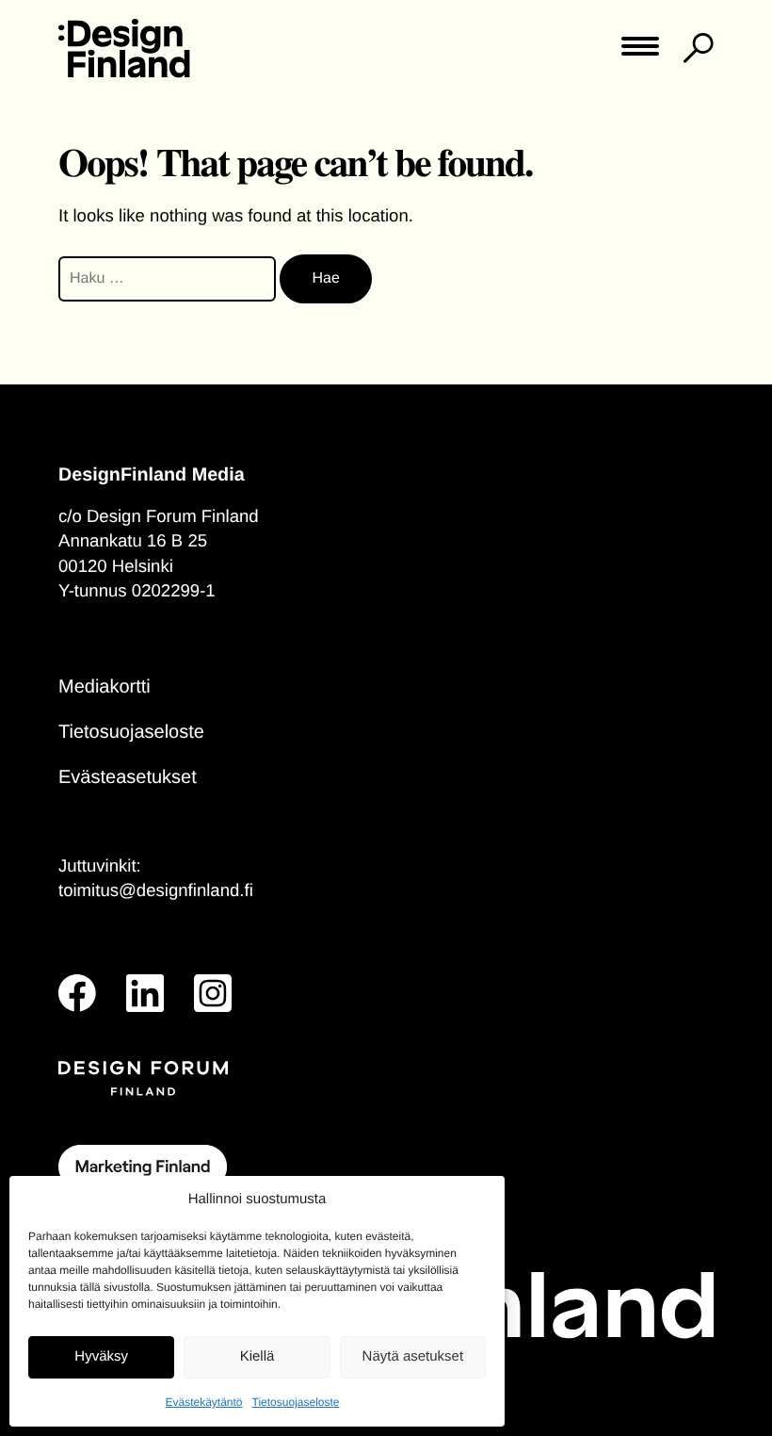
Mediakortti (104, 687)
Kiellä (257, 1356)
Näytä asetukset (413, 1356)
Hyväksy (101, 1356)
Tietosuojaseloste (296, 1402)
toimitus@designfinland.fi (155, 890)
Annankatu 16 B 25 (132, 540)
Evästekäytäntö (203, 1402)
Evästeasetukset (127, 777)
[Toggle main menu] (640, 52)
